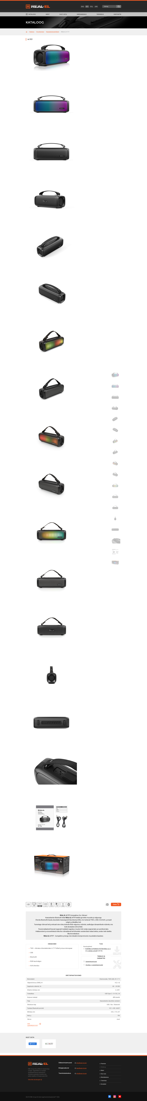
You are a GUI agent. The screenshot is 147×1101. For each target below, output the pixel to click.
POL (91, 6)
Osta (115, 904)
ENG (82, 6)
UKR (96, 6)
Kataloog (32, 14)
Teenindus (100, 14)
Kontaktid (117, 14)
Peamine (103, 1063)
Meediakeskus (82, 14)
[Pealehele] (27, 31)
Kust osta (63, 14)
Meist (48, 14)
